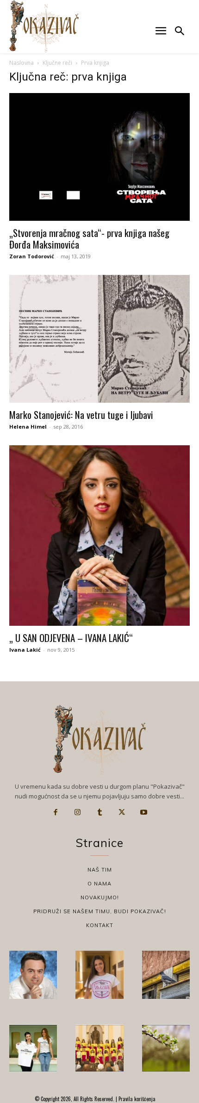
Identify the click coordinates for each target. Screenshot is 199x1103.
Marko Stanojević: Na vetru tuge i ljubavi (81, 414)
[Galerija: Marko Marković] (166, 1048)
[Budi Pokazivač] (33, 1048)
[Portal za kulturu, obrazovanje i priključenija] (44, 26)
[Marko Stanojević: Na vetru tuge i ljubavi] (99, 339)
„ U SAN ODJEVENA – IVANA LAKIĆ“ (71, 637)
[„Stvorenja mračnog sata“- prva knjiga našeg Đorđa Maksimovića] (99, 157)
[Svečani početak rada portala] (99, 1048)
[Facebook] (55, 812)
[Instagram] (78, 812)
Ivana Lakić (25, 649)
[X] (122, 812)
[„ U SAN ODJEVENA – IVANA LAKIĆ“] (99, 535)
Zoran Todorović (31, 256)
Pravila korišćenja (136, 1099)
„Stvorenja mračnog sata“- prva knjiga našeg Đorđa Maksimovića (89, 238)
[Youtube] (143, 812)
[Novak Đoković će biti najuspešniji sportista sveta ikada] (33, 974)
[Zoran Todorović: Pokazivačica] (166, 974)
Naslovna (21, 63)
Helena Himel (28, 426)
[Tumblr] (99, 812)
